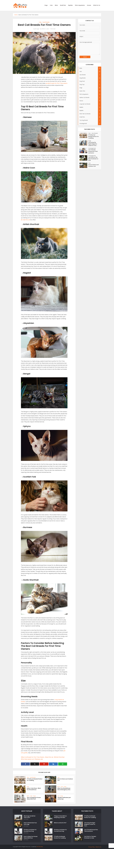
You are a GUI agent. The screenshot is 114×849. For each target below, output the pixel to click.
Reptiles (70, 5)
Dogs (46, 5)
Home (15, 14)
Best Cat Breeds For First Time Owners (33, 757)
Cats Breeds (45, 22)
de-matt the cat (25, 220)
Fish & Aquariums (80, 5)
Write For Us (96, 5)
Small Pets (63, 5)
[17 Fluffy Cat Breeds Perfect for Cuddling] (83, 135)
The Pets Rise (40, 846)
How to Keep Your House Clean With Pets (30, 837)
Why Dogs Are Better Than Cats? (29, 816)
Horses (89, 5)
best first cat (49, 757)
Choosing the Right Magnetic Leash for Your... (92, 144)
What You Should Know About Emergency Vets (63, 788)
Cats (51, 5)
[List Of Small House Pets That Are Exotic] (83, 150)
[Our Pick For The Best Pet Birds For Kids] (83, 158)
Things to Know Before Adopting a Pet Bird (60, 816)
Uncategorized (92, 148)
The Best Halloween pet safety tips (64, 798)
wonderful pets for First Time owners (56, 83)
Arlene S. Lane (45, 29)
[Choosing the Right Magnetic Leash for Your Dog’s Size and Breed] (83, 143)
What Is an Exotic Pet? (60, 823)
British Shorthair (60, 757)
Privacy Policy (91, 847)
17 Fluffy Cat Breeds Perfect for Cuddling (34, 779)
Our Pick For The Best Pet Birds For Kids (93, 158)
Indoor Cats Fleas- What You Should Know (34, 788)
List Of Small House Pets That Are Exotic (93, 151)
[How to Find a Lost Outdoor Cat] (83, 165)
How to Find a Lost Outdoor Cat (65, 779)
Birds (56, 5)
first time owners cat (28, 759)
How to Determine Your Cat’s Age (30, 823)
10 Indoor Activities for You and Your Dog (30, 830)
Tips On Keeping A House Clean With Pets (34, 798)
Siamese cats (39, 759)
